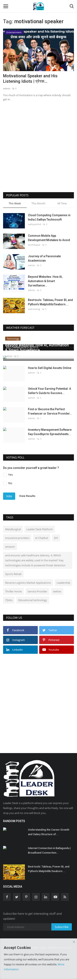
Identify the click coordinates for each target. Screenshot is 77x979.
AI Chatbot (41, 538)
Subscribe (62, 927)
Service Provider (37, 591)
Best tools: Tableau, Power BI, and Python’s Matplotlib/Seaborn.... (50, 302)
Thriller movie (13, 591)
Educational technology (32, 600)
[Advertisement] (38, 152)
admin (6, 88)
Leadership (63, 583)
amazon (10, 546)
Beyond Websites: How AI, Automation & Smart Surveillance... (45, 281)
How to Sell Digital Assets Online (49, 368)
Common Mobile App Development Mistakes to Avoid (49, 238)
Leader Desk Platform (39, 529)
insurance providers (17, 538)
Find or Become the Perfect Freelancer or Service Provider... (50, 411)
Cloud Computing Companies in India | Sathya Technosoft (49, 217)
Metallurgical (13, 529)
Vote (9, 496)
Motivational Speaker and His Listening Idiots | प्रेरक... (30, 78)
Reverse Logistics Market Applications (28, 583)
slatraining (34, 309)
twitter (57, 591)
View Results (27, 496)
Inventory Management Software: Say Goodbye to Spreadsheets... (50, 432)
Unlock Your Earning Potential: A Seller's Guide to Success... (49, 391)
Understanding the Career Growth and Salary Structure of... (48, 832)
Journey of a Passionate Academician (44, 258)
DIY (56, 538)
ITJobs (9, 600)
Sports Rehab (13, 574)
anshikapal (34, 244)
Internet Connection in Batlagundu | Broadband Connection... (49, 850)
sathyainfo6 (34, 224)
